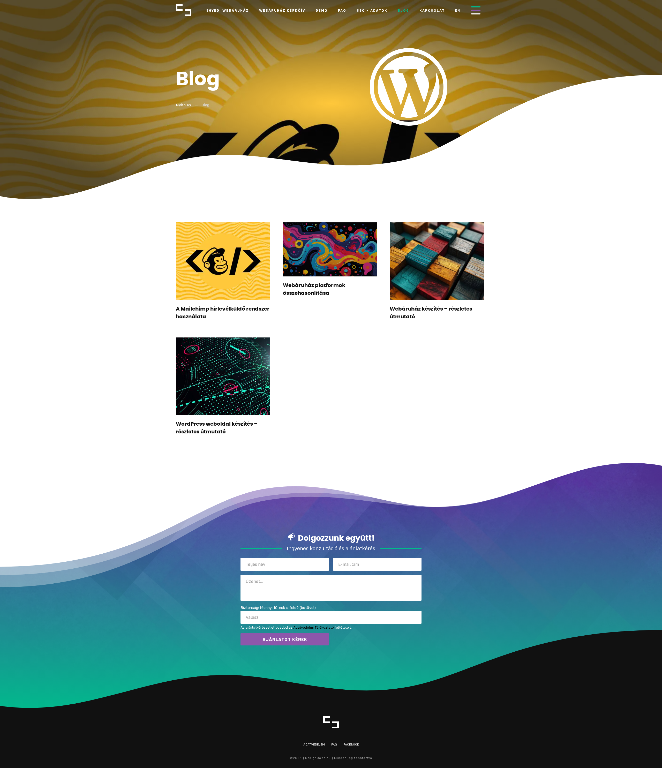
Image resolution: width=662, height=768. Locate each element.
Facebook (351, 744)
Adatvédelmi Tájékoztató (313, 627)
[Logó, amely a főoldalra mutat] (331, 722)
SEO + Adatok (372, 10)
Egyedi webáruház (227, 10)
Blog (403, 10)
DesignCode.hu (183, 10)
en (457, 10)
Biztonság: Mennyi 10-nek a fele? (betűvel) (278, 607)
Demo (322, 10)
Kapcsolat (432, 10)
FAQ (342, 10)
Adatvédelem (314, 744)
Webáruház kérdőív (282, 10)
